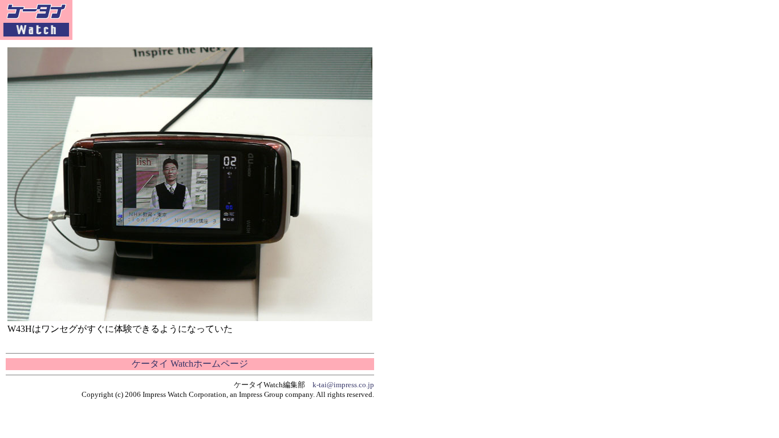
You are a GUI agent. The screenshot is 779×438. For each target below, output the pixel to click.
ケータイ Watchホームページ (190, 363)
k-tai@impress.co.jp (343, 384)
